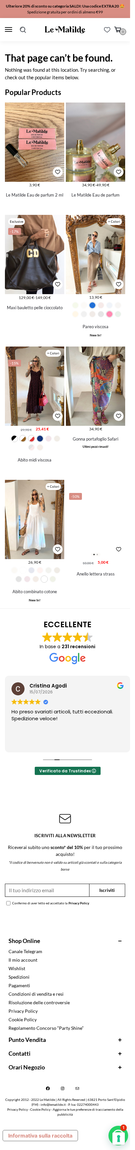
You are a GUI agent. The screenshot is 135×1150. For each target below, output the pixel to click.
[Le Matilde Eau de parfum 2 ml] (34, 142)
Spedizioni (19, 977)
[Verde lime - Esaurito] (75, 305)
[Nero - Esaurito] (101, 314)
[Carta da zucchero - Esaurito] (109, 305)
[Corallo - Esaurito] (40, 570)
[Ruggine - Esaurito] (40, 447)
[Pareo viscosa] (95, 254)
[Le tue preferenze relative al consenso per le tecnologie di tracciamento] (118, 1138)
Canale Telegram (25, 951)
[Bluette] (92, 305)
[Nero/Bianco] (14, 438)
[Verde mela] (44, 579)
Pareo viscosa (95, 326)
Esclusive (16, 221)
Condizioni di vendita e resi (36, 994)
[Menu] (10, 30)
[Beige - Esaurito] (14, 570)
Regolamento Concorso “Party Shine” (46, 1028)
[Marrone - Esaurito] (92, 314)
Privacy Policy (78, 903)
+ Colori (114, 221)
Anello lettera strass (96, 573)
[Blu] (40, 438)
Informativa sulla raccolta (40, 1135)
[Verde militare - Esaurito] (52, 579)
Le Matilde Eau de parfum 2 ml (34, 195)
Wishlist (17, 968)
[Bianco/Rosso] (31, 438)
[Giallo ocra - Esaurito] (75, 314)
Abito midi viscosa (34, 459)
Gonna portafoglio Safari (95, 439)
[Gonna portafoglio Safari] (95, 386)
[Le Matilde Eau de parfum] (95, 142)
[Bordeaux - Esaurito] (101, 305)
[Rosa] (109, 314)
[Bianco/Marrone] (23, 438)
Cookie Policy (23, 1019)
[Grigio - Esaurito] (83, 314)
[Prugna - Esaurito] (27, 579)
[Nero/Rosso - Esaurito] (31, 447)
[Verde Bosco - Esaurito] (118, 314)
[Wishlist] (107, 30)
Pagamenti (19, 985)
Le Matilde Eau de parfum (95, 195)
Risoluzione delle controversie (39, 1002)
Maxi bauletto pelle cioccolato (35, 307)
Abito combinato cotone (34, 591)
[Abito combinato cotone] (34, 519)
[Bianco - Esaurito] (23, 570)
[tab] (65, 941)
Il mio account (23, 960)
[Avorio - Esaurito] (83, 305)
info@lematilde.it (53, 1104)
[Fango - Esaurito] (118, 305)
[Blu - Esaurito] (31, 570)
